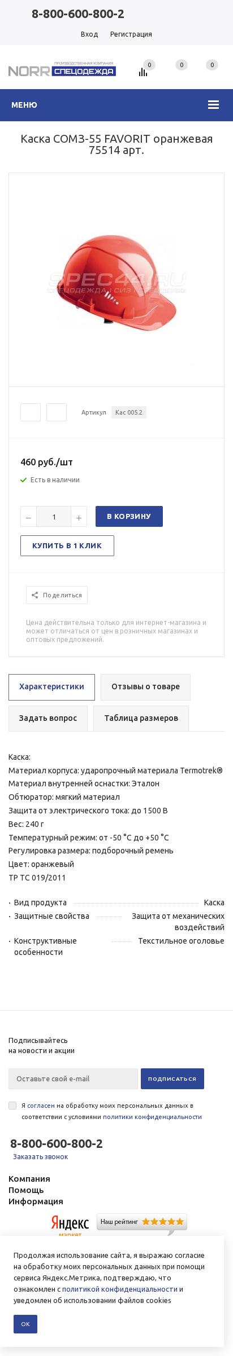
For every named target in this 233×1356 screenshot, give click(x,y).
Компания (29, 1178)
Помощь (26, 1190)
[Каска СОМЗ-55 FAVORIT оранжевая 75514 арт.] (116, 376)
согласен (41, 1105)
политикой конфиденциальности (120, 1289)
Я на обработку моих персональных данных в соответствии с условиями (111, 1111)
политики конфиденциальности (152, 1116)
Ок (25, 1324)
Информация (35, 1201)
